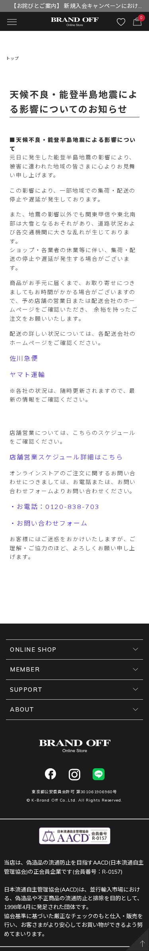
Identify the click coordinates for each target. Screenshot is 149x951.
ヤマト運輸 (27, 375)
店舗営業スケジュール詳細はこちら (66, 457)
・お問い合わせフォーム (49, 523)
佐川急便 (24, 358)
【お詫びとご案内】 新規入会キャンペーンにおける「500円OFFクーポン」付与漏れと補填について (74, 7)
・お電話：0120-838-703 (55, 507)
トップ (12, 58)
